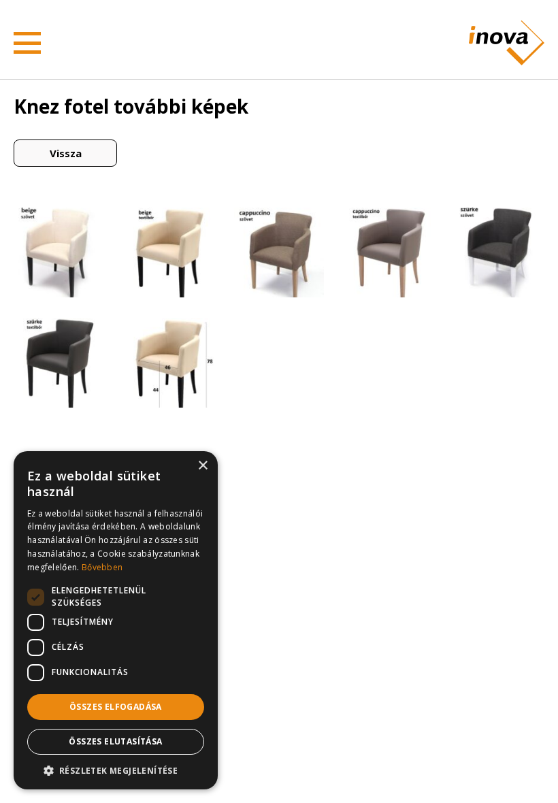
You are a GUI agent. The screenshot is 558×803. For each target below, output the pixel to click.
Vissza (66, 153)
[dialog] (116, 620)
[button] (115, 770)
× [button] (202, 466)
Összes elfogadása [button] (115, 706)
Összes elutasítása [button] (115, 741)
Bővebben (102, 567)
